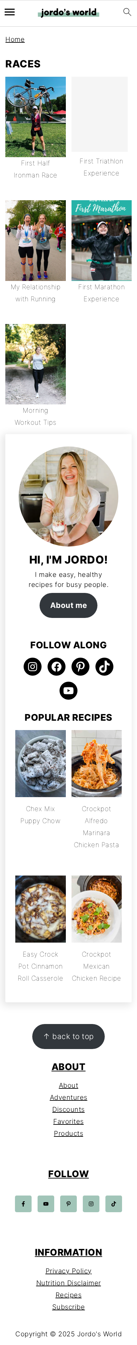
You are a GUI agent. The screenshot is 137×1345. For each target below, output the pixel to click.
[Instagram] (91, 1204)
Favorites (68, 1121)
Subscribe (68, 1307)
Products (68, 1133)
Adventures (68, 1097)
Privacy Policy (69, 1271)
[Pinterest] (68, 1204)
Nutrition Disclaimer (68, 1283)
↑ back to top (68, 1036)
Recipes (69, 1295)
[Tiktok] (113, 1204)
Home (15, 39)
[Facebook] (23, 1204)
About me (68, 605)
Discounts (68, 1109)
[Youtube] (46, 1204)
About (68, 1085)
